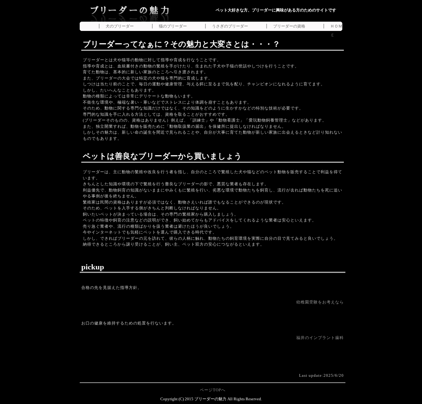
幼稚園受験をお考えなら (320, 302)
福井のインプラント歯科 (320, 337)
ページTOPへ (213, 390)
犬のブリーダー (120, 26)
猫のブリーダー (173, 26)
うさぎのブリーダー (230, 26)
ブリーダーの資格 (289, 26)
